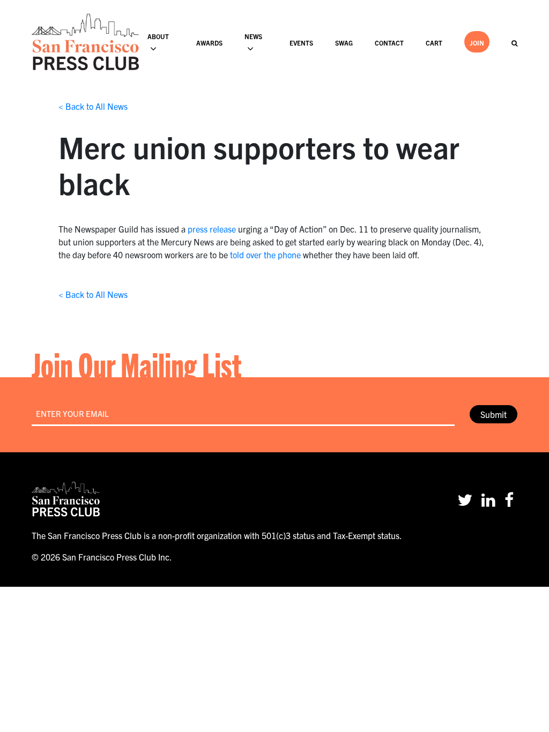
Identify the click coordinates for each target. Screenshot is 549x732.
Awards (209, 43)
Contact (389, 43)
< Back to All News (93, 106)
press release (212, 228)
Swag (344, 43)
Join (477, 43)
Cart (434, 43)
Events (301, 43)
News (253, 36)
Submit (493, 414)
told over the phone (265, 254)
